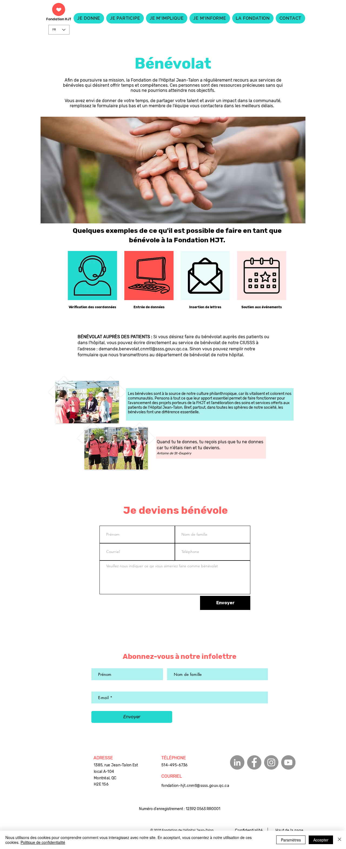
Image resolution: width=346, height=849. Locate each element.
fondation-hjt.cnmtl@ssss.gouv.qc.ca (195, 785)
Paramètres (291, 840)
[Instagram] (271, 762)
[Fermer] (339, 840)
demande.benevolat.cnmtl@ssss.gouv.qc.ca (143, 348)
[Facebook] (254, 762)
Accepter (320, 840)
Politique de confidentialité (43, 842)
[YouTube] (288, 762)
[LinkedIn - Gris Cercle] (237, 762)
